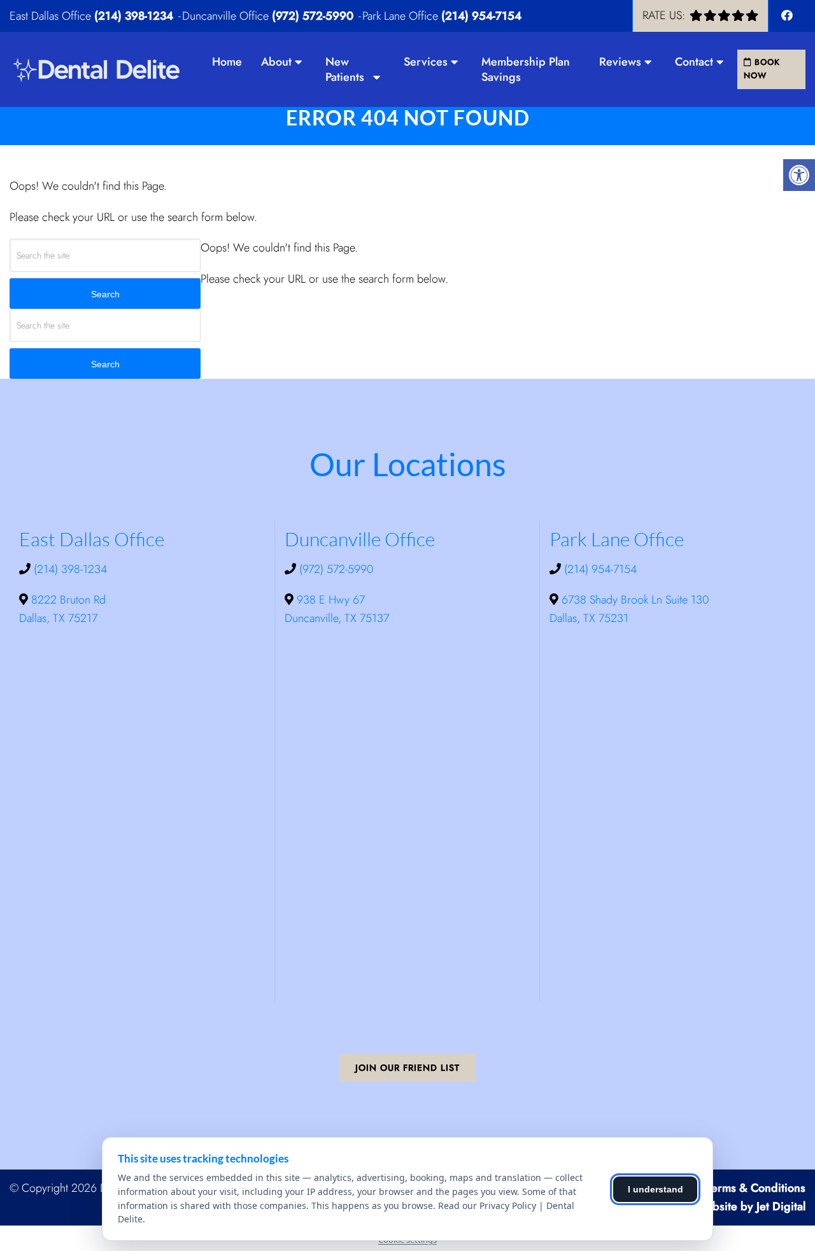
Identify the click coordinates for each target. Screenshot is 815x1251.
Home (227, 61)
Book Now (762, 68)
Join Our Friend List (407, 1067)
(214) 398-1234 (133, 16)
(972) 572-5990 (312, 16)
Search (105, 294)
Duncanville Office (227, 16)
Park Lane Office (401, 16)
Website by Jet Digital (750, 1206)
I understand (655, 1189)
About (276, 61)
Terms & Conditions (756, 1188)
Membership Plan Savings (525, 69)
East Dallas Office (52, 16)
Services (426, 61)
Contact (694, 61)
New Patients (344, 69)
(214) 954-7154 (481, 16)
